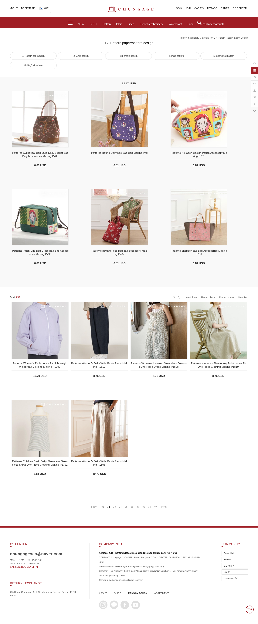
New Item (243, 297)
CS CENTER (240, 8)
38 (143, 507)
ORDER (225, 8)
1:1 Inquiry (229, 565)
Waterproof (175, 24)
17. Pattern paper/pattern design (231, 38)
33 (114, 507)
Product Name (226, 297)
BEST (93, 24)
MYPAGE (212, 8)
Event (226, 572)
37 (138, 507)
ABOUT (13, 8)
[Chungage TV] (254, 102)
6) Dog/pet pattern (33, 65)
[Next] (164, 507)
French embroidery (151, 24)
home (182, 38)
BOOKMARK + (29, 8)
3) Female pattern (128, 55)
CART (197, 8)
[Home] (254, 75)
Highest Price (208, 297)
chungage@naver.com (153, 566)
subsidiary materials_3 (200, 38)
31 (102, 507)
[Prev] (94, 507)
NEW (81, 24)
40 (155, 507)
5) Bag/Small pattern (223, 55)
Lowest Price (190, 297)
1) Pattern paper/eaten (33, 55)
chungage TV (230, 578)
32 (108, 507)
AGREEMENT (161, 593)
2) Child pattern (81, 55)
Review (227, 559)
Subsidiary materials (211, 24)
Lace (191, 24)
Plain (119, 24)
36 (132, 507)
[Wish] (254, 95)
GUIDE (117, 593)
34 (120, 507)
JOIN (188, 8)
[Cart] (254, 82)
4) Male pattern (176, 55)
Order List (229, 553)
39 (149, 507)
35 (126, 507)
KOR (46, 8)
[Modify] (254, 88)
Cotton (107, 24)
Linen (131, 24)
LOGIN (178, 8)
